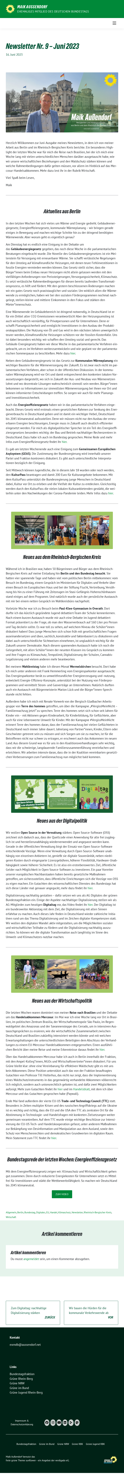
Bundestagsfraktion (22, 1374)
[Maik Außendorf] (10, 9)
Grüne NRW (17, 1383)
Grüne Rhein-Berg (21, 1379)
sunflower (31, 1460)
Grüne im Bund (19, 1388)
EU (47, 1212)
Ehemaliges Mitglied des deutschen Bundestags (53, 11)
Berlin (20, 1212)
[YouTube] (59, 1422)
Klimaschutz (64, 1212)
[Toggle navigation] (114, 23)
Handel (53, 1212)
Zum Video (62, 1194)
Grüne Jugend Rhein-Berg (26, 1392)
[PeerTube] (70, 1422)
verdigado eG (62, 1460)
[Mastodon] (77, 1422)
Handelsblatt (81, 1089)
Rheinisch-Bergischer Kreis (97, 1212)
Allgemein (11, 1212)
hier (72, 353)
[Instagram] (52, 1422)
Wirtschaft (11, 1217)
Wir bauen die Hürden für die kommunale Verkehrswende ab (91, 1312)
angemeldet (31, 1259)
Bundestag (29, 1212)
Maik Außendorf (32, 6)
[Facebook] (46, 1422)
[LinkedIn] (64, 1422)
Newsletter (77, 1212)
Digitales (40, 1212)
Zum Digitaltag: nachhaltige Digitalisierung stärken (33, 1312)
